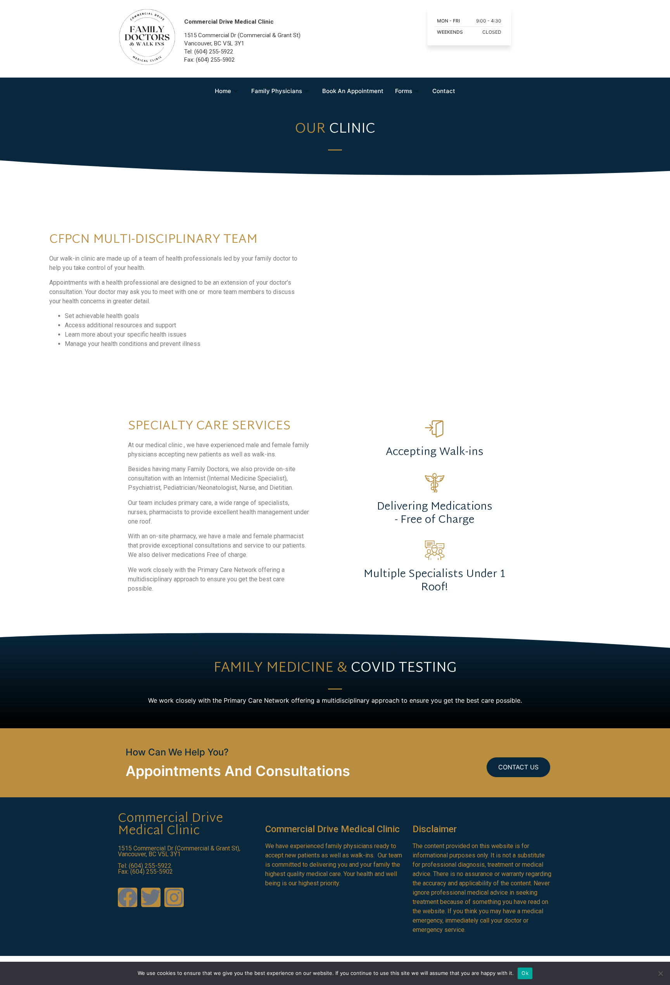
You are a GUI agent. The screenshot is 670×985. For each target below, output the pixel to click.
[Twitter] (151, 897)
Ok (524, 973)
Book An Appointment (352, 91)
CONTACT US (518, 767)
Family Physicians (276, 91)
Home (223, 91)
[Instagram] (174, 897)
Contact (443, 91)
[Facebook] (127, 897)
